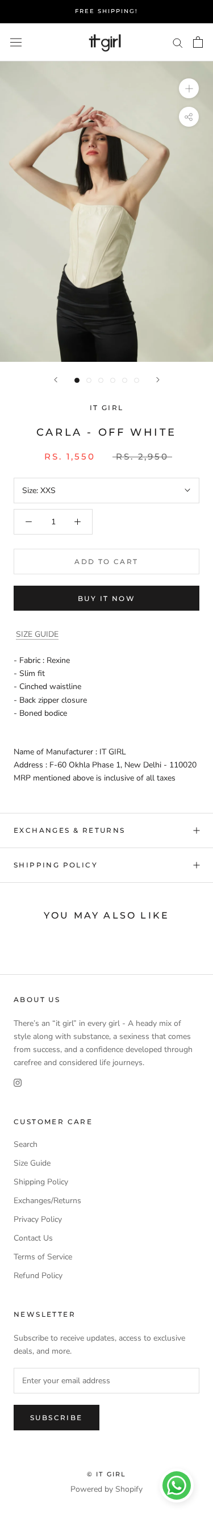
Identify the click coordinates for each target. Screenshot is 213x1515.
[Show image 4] (112, 380)
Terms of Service (43, 1256)
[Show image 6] (136, 380)
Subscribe (56, 1417)
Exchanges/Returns (47, 1200)
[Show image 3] (100, 380)
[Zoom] (189, 88)
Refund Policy (38, 1275)
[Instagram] (18, 1081)
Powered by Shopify (106, 1489)
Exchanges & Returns (70, 830)
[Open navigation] (16, 42)
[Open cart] (198, 42)
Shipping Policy (56, 865)
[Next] (158, 379)
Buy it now (106, 598)
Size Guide (32, 1163)
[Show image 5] (124, 380)
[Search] (178, 42)
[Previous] (55, 379)
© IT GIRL (107, 1474)
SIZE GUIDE (37, 634)
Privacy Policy (38, 1219)
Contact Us (33, 1238)
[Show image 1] (77, 380)
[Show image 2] (88, 380)
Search (25, 1144)
